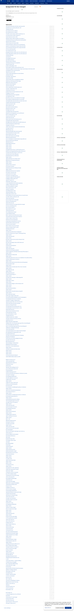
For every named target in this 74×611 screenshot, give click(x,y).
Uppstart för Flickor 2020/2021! (11, 41)
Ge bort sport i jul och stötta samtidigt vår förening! (14, 338)
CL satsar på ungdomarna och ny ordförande (13, 594)
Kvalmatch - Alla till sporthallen (11, 574)
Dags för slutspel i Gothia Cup (11, 524)
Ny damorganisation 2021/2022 (11, 312)
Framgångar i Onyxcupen (10, 93)
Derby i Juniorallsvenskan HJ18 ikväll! (12, 140)
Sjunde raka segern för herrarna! (11, 406)
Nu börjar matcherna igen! (10, 263)
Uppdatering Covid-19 (9, 320)
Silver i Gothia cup (9, 578)
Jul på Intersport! (8, 537)
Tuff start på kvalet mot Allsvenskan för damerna (14, 216)
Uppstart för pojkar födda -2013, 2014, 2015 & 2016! (14, 301)
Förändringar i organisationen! (11, 76)
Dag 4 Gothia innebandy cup (10, 435)
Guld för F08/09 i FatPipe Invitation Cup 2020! (13, 356)
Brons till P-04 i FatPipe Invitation (11, 473)
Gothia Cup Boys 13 (9, 432)
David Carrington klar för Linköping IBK (12, 199)
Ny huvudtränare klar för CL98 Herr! (11, 32)
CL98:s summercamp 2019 (10, 476)
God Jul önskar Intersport (10, 454)
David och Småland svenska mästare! (12, 434)
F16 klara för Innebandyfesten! (11, 245)
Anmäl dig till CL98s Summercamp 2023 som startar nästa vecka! (16, 100)
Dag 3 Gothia (8, 437)
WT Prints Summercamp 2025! (10, 49)
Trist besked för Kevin (9, 530)
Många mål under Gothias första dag (12, 581)
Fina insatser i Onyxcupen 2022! (11, 172)
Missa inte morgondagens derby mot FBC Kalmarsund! (15, 242)
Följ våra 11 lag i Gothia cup (10, 583)
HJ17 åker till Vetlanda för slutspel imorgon (13, 123)
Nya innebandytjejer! (9, 429)
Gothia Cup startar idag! (10, 527)
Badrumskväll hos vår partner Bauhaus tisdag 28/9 (14, 291)
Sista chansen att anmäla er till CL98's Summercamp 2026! (15, 26)
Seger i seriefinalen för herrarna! (11, 415)
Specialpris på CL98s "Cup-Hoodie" (11, 499)
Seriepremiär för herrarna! (10, 90)
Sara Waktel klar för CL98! (10, 96)
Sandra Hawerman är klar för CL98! (11, 36)
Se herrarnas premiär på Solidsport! (12, 355)
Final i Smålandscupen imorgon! (11, 211)
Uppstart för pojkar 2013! (10, 552)
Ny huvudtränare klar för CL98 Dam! (12, 30)
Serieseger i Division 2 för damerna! (12, 402)
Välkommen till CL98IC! (9, 78)
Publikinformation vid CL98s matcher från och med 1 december (16, 266)
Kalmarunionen (8, 365)
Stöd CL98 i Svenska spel (10, 600)
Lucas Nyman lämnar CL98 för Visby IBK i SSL (13, 35)
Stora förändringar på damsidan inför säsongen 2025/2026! (15, 47)
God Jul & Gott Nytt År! (9, 446)
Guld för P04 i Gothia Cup (10, 519)
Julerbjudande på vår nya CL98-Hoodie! (12, 155)
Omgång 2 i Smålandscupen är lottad (12, 184)
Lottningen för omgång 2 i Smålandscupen (13, 300)
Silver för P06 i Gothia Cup (10, 521)
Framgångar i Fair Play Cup (10, 487)
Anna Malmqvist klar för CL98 (10, 190)
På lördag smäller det (9, 554)
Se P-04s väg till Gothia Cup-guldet (11, 517)
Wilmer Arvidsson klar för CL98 (11, 187)
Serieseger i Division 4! (9, 128)
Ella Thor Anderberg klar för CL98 (11, 114)
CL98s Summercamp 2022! (10, 236)
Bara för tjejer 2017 (9, 592)
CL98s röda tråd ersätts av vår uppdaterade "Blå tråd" (15, 79)
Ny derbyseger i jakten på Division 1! (12, 396)
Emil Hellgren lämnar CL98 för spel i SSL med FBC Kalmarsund (16, 122)
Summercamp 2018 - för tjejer (10, 565)
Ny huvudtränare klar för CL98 (11, 50)
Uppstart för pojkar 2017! (10, 180)
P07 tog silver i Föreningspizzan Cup (12, 175)
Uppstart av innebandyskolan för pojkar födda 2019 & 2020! (15, 46)
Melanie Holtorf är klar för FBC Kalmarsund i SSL (14, 119)
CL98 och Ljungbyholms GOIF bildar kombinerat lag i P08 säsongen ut (17, 251)
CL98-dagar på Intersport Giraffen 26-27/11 (13, 543)
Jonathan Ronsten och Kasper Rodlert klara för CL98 (14, 91)
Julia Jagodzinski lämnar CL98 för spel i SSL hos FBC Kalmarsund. (16, 52)
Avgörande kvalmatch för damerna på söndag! (13, 492)
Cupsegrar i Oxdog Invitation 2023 (11, 88)
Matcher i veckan (8, 463)
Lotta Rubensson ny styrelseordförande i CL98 (13, 27)
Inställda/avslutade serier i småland (12, 317)
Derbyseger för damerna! (10, 422)
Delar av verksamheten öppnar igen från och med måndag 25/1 (16, 326)
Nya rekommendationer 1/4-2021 (11, 313)
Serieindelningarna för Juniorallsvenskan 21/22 (13, 306)
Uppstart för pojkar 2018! (10, 85)
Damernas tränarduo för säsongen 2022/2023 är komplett (15, 204)
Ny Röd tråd (8, 595)
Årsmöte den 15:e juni (9, 364)
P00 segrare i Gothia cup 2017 (11, 603)
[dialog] (58, 605)
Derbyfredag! (8, 444)
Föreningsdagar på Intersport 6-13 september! (13, 298)
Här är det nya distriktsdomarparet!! (12, 531)
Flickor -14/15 (8, 419)
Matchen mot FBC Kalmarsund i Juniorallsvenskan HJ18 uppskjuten (17, 262)
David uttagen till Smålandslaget (11, 478)
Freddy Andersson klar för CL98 (11, 193)
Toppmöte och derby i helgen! (11, 507)
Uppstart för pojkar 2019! (10, 64)
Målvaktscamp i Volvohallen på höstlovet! (12, 160)
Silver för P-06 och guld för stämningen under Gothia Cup (15, 431)
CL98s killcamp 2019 (9, 479)
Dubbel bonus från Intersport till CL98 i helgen (13, 81)
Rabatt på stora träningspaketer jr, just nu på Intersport (15, 113)
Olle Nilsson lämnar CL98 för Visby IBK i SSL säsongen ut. (15, 38)
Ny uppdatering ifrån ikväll (10, 333)
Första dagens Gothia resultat (11, 440)
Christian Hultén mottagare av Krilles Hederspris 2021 (14, 283)
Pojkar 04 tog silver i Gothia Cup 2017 (12, 601)
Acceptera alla (68, 607)
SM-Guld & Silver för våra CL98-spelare (12, 154)
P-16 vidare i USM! (9, 458)
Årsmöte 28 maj (8, 566)
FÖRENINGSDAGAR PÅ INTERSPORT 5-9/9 (12, 557)
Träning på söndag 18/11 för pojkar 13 (12, 546)
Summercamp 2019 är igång (10, 481)
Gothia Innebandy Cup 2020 (10, 449)
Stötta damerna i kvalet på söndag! (11, 495)
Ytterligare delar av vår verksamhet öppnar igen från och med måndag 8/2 (18, 323)
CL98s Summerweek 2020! (10, 361)
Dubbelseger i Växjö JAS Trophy (11, 181)
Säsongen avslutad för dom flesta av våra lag (13, 318)
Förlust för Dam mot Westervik (11, 411)
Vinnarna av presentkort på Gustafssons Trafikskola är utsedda (16, 373)
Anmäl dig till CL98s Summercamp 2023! (12, 111)
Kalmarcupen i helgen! (9, 470)
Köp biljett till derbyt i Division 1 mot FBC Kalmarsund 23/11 (15, 149)
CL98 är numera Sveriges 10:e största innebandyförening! (15, 126)
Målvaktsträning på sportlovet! (11, 420)
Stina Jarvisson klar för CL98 (10, 116)
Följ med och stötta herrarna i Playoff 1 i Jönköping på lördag (16, 233)
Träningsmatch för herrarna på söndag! (12, 475)
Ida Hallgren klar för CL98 (10, 109)
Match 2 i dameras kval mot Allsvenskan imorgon (14, 215)
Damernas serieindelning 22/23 (11, 201)
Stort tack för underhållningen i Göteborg (12, 580)
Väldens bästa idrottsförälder (11, 460)
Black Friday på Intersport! (10, 272)
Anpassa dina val (48, 607)
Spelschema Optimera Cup (10, 586)
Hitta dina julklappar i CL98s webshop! (12, 342)
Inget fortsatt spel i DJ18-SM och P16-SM (12, 310)
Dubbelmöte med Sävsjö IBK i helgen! (12, 533)
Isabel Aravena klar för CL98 (10, 103)
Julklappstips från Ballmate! (10, 336)
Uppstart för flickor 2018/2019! (11, 84)
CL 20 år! (7, 559)
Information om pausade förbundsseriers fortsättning (15, 335)
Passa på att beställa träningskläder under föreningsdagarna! (16, 297)
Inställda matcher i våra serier (11, 379)
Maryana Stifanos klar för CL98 (11, 134)
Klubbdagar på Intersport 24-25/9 (11, 556)
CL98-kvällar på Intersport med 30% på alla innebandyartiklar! (16, 39)
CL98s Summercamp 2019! (10, 513)
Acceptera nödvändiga (60, 607)
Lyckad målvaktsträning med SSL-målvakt (12, 399)
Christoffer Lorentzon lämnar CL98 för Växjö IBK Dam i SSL (15, 33)
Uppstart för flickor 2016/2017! (11, 164)
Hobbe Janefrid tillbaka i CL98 (10, 192)
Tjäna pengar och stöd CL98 (10, 571)
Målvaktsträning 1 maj (9, 129)
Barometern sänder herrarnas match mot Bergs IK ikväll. (15, 239)
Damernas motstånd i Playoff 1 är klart (12, 227)
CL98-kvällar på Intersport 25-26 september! (13, 62)
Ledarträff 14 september (10, 189)
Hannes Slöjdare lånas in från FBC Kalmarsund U (14, 87)
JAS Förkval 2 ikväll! (9, 385)
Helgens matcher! (9, 146)
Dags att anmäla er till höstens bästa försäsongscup (14, 568)
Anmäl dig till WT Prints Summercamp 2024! (13, 70)
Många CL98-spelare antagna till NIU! (12, 321)
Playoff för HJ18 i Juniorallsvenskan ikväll (12, 222)
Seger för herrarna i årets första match (12, 428)
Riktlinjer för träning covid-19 (10, 359)
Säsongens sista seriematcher (11, 498)
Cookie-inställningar (7, 607)
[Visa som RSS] (40, 6)
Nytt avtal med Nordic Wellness (11, 288)
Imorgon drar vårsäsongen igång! (11, 516)
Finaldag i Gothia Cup (9, 522)
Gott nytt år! (8, 441)
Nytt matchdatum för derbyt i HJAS (11, 254)
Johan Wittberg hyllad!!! (9, 443)
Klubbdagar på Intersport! (10, 228)
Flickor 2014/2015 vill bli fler (10, 207)
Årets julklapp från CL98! (10, 269)
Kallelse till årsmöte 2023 (10, 117)
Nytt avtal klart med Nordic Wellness (12, 106)
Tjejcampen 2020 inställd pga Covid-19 (12, 367)
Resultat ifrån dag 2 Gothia (10, 438)
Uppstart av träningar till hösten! (11, 304)
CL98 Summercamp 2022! (10, 210)
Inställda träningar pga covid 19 (11, 371)
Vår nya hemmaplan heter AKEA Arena (12, 324)
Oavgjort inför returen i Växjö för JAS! (12, 382)
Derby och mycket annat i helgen (11, 508)
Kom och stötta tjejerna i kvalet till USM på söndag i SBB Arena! (16, 138)
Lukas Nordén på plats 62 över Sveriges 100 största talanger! (16, 330)
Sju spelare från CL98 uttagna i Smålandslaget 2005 (14, 277)
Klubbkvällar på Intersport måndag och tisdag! (13, 167)
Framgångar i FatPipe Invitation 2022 (12, 178)
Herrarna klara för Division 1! (10, 391)
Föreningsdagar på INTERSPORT (11, 504)
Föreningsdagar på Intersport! (11, 408)
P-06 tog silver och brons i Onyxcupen (12, 472)
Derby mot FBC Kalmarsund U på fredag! (12, 135)
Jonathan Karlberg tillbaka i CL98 (11, 65)
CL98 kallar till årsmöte (9, 29)
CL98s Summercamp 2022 (10, 198)
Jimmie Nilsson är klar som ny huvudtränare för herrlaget (15, 97)
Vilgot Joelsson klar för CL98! (10, 71)
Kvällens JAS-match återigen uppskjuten (12, 250)
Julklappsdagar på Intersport (10, 143)
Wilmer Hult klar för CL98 (10, 105)
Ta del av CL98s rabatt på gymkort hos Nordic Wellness (15, 73)
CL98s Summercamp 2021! (10, 329)
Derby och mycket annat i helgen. (11, 548)
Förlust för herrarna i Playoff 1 (11, 224)
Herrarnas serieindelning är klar (11, 205)
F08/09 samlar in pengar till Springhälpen (12, 482)
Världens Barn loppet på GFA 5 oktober (12, 469)
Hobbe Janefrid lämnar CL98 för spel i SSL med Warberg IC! (15, 44)
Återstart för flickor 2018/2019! (11, 61)
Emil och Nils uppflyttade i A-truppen (12, 186)
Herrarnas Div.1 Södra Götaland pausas (12, 345)
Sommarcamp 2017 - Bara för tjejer (11, 597)
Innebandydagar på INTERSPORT (11, 490)
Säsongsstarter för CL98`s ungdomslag (12, 467)
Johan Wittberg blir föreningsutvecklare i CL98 (13, 332)
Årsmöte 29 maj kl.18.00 (9, 598)
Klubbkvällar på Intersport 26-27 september (13, 170)
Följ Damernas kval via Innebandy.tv (12, 219)
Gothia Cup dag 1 (8, 525)
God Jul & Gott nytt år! (9, 528)
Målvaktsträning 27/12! (9, 141)
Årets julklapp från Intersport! (11, 58)
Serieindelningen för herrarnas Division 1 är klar (14, 307)
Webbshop (7, 584)
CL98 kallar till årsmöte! (9, 55)
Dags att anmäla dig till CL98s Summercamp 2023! (14, 131)
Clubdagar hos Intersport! (10, 125)
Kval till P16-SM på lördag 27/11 (11, 274)
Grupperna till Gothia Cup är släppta (12, 534)
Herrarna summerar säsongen (11, 489)
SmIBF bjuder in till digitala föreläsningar (12, 327)
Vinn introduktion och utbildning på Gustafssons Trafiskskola (16, 387)
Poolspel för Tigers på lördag (10, 493)
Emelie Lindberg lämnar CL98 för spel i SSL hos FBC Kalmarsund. (16, 53)
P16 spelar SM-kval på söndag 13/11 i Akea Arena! (14, 152)
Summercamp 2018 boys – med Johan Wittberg (13, 560)
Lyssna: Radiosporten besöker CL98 (12, 368)
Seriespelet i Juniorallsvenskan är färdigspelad (13, 231)
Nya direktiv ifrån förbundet (10, 339)
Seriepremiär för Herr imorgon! (16, 7)
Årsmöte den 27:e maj (9, 502)
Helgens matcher (8, 230)
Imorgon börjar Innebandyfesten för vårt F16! (13, 221)
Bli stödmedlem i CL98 (9, 589)
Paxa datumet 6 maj (9, 572)
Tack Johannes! (8, 56)
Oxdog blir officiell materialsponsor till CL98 (13, 102)
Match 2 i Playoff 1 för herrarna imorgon (12, 225)
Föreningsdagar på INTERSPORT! (11, 376)
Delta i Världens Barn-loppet (10, 294)
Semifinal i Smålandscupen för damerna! (12, 259)
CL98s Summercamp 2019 (10, 496)
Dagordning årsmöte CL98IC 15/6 (11, 362)
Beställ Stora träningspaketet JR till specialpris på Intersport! (15, 151)
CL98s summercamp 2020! (10, 426)
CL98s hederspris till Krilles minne (11, 484)
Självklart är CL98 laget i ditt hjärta (11, 569)
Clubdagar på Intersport (10, 315)
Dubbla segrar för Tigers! (10, 280)
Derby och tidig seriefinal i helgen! (11, 545)
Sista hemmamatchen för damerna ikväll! (12, 132)
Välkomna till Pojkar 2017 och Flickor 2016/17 (13, 158)
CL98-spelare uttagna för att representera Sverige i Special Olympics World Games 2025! (20, 68)
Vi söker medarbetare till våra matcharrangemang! (14, 183)
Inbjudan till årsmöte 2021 (10, 309)
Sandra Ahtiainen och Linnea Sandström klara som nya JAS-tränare (17, 195)
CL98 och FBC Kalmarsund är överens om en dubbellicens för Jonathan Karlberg (19, 257)
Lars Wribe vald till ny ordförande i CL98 (12, 196)
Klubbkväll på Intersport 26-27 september (12, 94)
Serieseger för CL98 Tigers (10, 374)
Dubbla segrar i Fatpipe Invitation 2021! (12, 295)
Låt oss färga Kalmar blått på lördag (12, 563)
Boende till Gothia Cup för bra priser (12, 452)
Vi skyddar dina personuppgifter (11, 562)
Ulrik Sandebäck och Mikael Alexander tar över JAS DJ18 (15, 99)
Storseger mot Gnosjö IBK (10, 423)
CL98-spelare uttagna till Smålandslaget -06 (13, 176)
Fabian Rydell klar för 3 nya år (11, 208)
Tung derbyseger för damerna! (11, 414)
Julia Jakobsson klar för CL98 (10, 108)
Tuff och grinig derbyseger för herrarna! (12, 400)
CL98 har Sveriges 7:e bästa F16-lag (11, 218)
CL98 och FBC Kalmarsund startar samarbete (13, 303)
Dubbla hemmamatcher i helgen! (11, 539)
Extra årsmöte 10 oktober (10, 166)
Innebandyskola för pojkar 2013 (11, 540)
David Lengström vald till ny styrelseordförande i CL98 (14, 67)
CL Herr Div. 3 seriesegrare (10, 575)
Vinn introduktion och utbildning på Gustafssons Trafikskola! (16, 394)
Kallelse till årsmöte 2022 (10, 202)
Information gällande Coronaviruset (12, 377)
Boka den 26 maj (8, 577)
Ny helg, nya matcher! (9, 549)
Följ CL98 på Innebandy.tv (10, 59)
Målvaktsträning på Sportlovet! (11, 137)
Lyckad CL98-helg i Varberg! (10, 213)
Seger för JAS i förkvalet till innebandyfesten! (13, 390)
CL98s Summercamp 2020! (10, 405)
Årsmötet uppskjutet (9, 370)
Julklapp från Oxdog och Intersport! (11, 82)
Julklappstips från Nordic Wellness (11, 344)
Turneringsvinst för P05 (9, 464)
